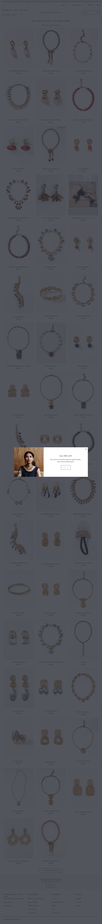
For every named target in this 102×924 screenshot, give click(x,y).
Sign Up (66, 467)
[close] (86, 449)
